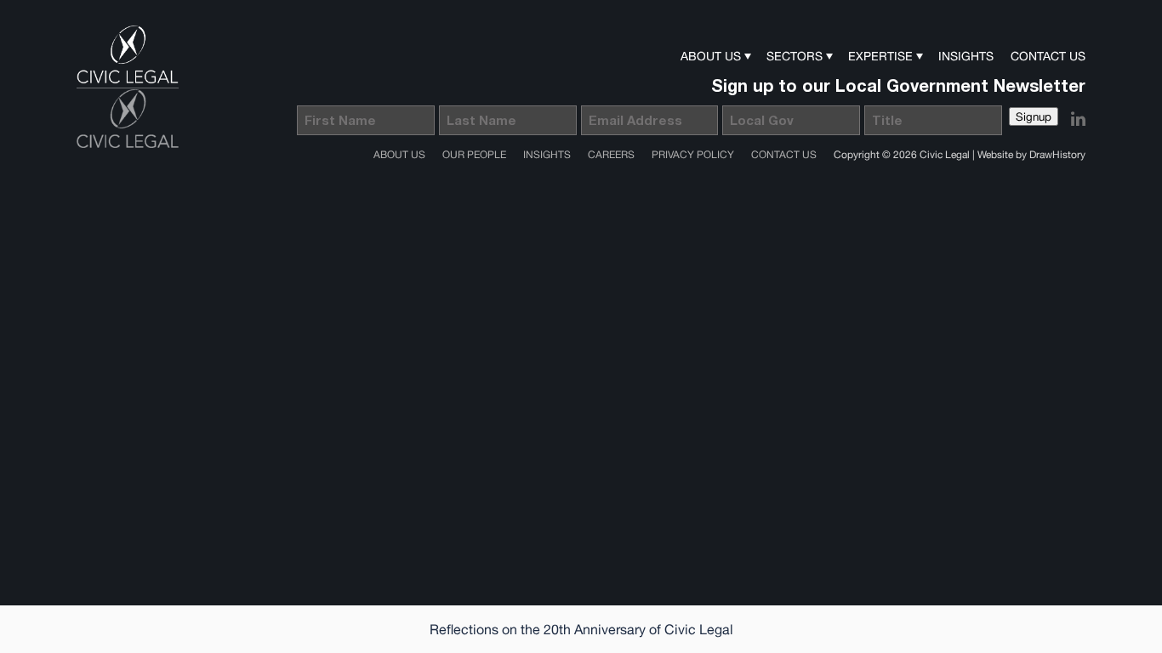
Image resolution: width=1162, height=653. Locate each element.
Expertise (880, 56)
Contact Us (1048, 56)
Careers (611, 155)
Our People (474, 155)
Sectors (794, 56)
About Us (711, 56)
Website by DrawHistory (1031, 155)
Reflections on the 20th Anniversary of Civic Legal (581, 629)
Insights (966, 56)
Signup (1033, 116)
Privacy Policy (693, 155)
